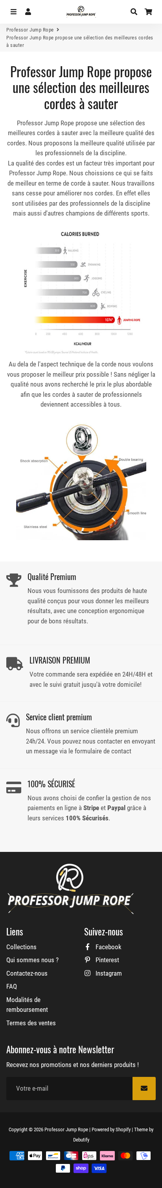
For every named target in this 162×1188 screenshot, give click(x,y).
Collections (21, 947)
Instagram (108, 973)
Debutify (81, 1140)
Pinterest (106, 960)
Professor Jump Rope (30, 30)
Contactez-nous (27, 973)
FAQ (11, 986)
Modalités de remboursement (27, 1005)
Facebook (108, 947)
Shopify (123, 1129)
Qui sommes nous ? (32, 960)
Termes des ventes (31, 1023)
